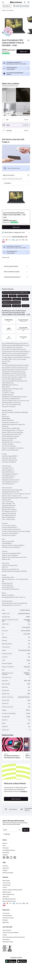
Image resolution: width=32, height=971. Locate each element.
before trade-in (12, 50)
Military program (7, 892)
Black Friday (6, 922)
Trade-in (5, 887)
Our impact (6, 848)
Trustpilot (5, 855)
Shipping (5, 870)
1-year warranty (6, 883)
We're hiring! (6, 852)
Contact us (5, 865)
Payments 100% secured (9, 901)
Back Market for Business (9, 899)
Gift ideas (5, 920)
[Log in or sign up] (24, 2)
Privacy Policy (6, 939)
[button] (8, 31)
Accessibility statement (9, 850)
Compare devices (7, 915)
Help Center (6, 868)
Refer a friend (6, 880)
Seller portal (6, 896)
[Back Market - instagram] (4, 857)
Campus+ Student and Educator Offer (12, 889)
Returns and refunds (8, 872)
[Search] (14, 6)
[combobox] (16, 175)
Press (4, 845)
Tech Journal (6, 913)
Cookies (5, 935)
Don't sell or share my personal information (14, 937)
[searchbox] (22, 6)
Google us (24, 791)
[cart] (28, 2)
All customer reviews (8, 918)
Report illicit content (8, 941)
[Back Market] (16, 2)
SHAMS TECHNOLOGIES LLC (18, 236)
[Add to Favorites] (28, 40)
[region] (16, 749)
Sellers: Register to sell (8, 894)
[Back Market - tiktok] (7, 857)
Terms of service (7, 930)
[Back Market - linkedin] (14, 857)
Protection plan (7, 885)
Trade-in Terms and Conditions (11, 932)
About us (5, 843)
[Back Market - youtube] (11, 857)
